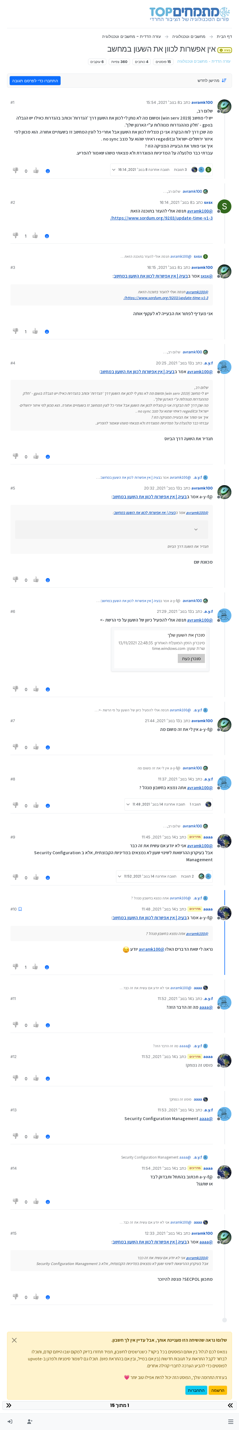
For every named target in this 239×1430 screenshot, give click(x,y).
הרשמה (217, 1390)
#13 (13, 1110)
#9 (12, 837)
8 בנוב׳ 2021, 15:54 (163, 102)
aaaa (208, 837)
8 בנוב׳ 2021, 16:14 (176, 202)
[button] (231, 1422)
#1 (12, 102)
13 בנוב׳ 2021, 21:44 (162, 720)
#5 (12, 488)
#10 (13, 909)
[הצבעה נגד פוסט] (15, 171)
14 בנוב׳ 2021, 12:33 (162, 1233)
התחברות (196, 1390)
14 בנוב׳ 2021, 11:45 (159, 837)
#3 (12, 267)
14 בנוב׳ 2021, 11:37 (175, 779)
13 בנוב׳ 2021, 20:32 (162, 488)
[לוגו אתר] (190, 14)
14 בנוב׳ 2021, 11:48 (159, 909)
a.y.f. (208, 363)
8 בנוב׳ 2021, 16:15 (163, 267)
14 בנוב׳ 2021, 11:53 (175, 1110)
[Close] (14, 1340)
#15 (13, 1233)
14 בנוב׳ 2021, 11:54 (159, 1168)
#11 (13, 998)
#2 (12, 202)
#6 (12, 611)
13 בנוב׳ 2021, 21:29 (174, 611)
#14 (13, 1168)
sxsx (208, 202)
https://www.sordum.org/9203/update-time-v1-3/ (161, 218)
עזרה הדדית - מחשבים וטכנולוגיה (204, 61)
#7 (12, 720)
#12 (13, 1056)
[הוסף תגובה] (48, 171)
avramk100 (202, 102)
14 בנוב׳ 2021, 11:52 (175, 998)
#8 (12, 779)
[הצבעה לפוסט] (36, 171)
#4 (12, 363)
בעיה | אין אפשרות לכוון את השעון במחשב (151, 276)
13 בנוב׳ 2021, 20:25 (174, 363)
